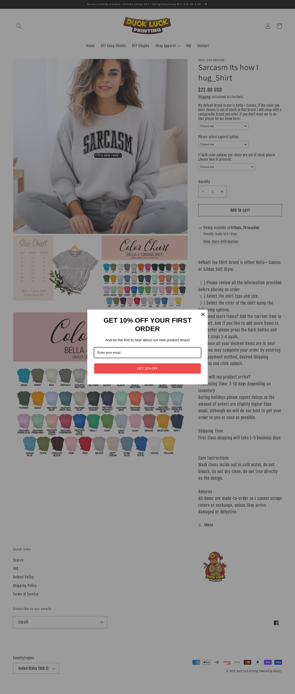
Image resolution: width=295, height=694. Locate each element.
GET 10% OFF (147, 368)
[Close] (203, 314)
